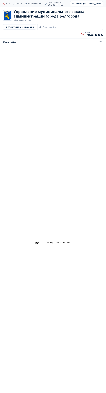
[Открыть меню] (100, 42)
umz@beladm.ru (35, 3)
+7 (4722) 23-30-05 (14, 3)
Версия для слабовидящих (88, 3)
